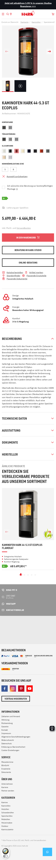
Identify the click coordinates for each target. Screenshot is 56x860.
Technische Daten (14, 418)
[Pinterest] (21, 688)
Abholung (5, 720)
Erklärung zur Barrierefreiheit (13, 747)
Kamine (4, 802)
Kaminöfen (5, 806)
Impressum (6, 733)
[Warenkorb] (53, 14)
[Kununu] (23, 634)
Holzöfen (5, 809)
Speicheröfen (7, 816)
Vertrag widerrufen (16, 698)
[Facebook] (4, 688)
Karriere (4, 787)
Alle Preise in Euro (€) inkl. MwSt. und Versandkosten (23, 840)
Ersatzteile (5, 769)
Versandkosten (24, 228)
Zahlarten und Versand (10, 716)
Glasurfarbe (7, 146)
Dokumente (10, 442)
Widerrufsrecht (7, 740)
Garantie (4, 726)
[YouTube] (29, 688)
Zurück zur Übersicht (9, 22)
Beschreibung (12, 338)
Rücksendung (7, 723)
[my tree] (25, 622)
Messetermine (7, 762)
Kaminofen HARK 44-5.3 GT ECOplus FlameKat (22, 546)
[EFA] (8, 632)
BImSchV (5, 765)
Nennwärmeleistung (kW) (13, 163)
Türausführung (8, 134)
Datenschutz (6, 743)
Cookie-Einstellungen (10, 750)
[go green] (8, 622)
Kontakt (4, 730)
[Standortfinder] (10, 14)
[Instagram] (13, 688)
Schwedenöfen (7, 812)
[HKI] (40, 622)
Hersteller (10, 454)
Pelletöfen (5, 819)
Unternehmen (7, 784)
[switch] (5, 856)
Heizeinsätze (6, 823)
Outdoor (4, 826)
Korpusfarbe (7, 122)
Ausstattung (11, 430)
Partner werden (7, 791)
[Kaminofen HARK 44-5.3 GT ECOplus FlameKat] (28, 514)
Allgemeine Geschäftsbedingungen (15, 737)
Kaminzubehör (7, 829)
